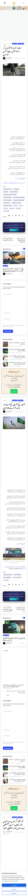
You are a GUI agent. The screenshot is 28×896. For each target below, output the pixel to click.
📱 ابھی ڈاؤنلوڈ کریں (14, 230)
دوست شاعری (12, 208)
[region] (14, 883)
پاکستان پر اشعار (5, 580)
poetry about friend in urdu (18, 197)
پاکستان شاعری (14, 400)
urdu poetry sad (6, 203)
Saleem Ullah (9, 57)
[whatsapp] (22, 215)
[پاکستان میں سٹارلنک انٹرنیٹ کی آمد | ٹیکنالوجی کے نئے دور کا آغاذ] (14, 626)
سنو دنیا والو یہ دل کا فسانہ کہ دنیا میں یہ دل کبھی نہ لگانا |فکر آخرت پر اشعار (17, 350)
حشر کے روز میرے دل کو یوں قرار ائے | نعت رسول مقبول (17, 343)
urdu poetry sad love (7, 205)
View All (23, 339)
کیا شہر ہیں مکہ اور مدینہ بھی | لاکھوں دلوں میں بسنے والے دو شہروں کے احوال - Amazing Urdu (13, 685)
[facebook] (9, 215)
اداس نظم (21, 205)
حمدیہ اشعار (15, 566)
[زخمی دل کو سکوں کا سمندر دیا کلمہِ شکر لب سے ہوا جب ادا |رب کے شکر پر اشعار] (5, 357)
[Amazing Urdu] (14, 3)
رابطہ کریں (14, 391)
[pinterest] (16, 215)
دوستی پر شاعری (18, 208)
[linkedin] (19, 215)
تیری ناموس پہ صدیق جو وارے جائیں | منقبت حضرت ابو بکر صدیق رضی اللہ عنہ (17, 363)
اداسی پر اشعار (5, 208)
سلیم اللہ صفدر (20, 400)
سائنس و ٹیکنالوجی (6, 635)
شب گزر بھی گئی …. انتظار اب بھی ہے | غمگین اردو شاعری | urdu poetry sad (13, 269)
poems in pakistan (7, 577)
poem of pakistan (17, 574)
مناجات (19, 566)
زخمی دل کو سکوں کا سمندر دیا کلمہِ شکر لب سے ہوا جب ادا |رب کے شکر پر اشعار (17, 356)
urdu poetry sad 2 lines (16, 203)
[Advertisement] (14, 27)
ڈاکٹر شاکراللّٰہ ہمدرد (21, 44)
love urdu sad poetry (14, 192)
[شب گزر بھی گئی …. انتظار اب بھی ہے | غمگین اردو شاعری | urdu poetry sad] (14, 257)
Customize (14, 889)
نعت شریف (9, 566)
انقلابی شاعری (14, 817)
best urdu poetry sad (7, 189)
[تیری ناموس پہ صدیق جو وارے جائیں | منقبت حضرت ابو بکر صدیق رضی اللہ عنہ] (5, 364)
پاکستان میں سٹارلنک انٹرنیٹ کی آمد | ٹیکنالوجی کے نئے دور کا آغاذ (14, 639)
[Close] (26, 872)
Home (4, 43)
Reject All (14, 893)
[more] (8, 218)
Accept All (14, 885)
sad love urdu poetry (7, 200)
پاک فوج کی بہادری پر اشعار (17, 577)
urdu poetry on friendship (19, 200)
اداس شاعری (14, 44)
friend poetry (16, 189)
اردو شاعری (9, 43)
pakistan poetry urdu (7, 574)
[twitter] (12, 215)
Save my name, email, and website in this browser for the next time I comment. (14, 325)
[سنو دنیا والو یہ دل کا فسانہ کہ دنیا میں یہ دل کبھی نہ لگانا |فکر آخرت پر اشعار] (5, 351)
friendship (5, 192)
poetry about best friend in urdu (9, 194)
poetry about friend (7, 197)
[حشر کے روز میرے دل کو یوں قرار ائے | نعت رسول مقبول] (5, 344)
